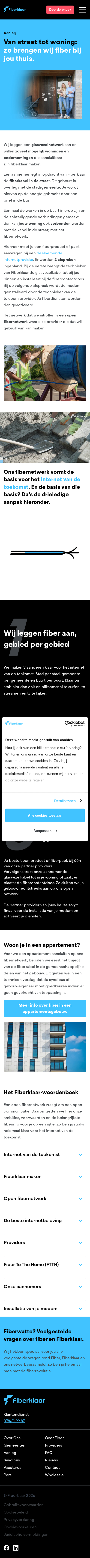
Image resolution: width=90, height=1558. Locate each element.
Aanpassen (42, 830)
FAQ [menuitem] (48, 1452)
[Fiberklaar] (15, 9)
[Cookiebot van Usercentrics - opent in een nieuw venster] (65, 724)
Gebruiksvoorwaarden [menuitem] (24, 1504)
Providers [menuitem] (53, 1445)
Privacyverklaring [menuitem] (19, 1519)
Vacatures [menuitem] (12, 1467)
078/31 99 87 (14, 1421)
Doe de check (60, 9)
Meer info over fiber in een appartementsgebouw (45, 1008)
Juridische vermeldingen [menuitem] (26, 1534)
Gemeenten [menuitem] (14, 1445)
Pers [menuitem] (8, 1475)
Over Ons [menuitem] (12, 1437)
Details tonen (65, 801)
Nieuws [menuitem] (51, 1460)
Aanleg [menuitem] (10, 1452)
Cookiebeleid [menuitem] (16, 1512)
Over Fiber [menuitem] (54, 1437)
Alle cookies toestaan (45, 815)
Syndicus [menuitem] (12, 1460)
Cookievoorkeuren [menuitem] (20, 1527)
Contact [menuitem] (52, 1467)
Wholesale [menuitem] (54, 1475)
